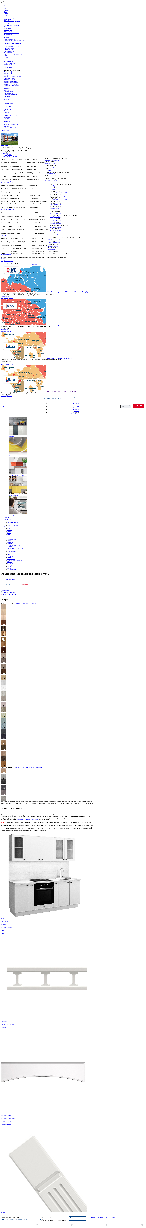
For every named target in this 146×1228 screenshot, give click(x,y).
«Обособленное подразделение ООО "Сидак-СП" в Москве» (65, 325)
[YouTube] (142, 1225)
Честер (9, 566)
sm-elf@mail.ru (54, 186)
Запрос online (24, 584)
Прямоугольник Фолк (13, 565)
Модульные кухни (9, 39)
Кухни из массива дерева (11, 33)
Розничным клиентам (10, 127)
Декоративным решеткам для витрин (27, 819)
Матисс (9, 562)
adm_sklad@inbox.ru (51, 180)
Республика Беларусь (7, 261)
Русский (68, 398)
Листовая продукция (13, 522)
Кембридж (10, 556)
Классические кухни (10, 31)
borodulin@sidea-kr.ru (7, 364)
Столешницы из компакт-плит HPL (14, 40)
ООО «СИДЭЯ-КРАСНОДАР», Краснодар (59, 358)
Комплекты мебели (13, 525)
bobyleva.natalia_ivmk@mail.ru (59, 192)
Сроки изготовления (10, 111)
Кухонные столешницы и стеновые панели (16, 58)
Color (5, 12)
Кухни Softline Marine (10, 63)
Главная (6, 517)
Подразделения (8, 91)
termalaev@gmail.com (54, 242)
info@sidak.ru (8, 155)
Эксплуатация (8, 114)
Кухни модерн (8, 30)
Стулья (6, 55)
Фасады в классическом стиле (12, 76)
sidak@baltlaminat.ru (51, 163)
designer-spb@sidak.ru (7, 298)
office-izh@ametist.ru (55, 223)
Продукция (75, 401)
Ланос (9, 557)
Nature (6, 10)
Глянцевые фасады (9, 78)
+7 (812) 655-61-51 (46, 1217)
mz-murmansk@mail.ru (51, 167)
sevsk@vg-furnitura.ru (51, 177)
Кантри (9, 543)
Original (6, 15)
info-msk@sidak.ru (6, 331)
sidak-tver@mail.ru (55, 204)
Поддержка (75, 406)
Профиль (6, 45)
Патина (9, 546)
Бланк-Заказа (75, 414)
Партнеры (7, 96)
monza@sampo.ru (50, 170)
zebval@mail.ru (52, 249)
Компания (76, 408)
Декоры (6, 578)
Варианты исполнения (10, 579)
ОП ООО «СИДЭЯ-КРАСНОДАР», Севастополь (61, 391)
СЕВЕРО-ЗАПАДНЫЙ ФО (9, 156)
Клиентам (76, 409)
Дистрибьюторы (9, 93)
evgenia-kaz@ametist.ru (56, 213)
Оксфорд (10, 563)
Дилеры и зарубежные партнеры (25, 132)
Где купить (76, 411)
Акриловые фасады (9, 72)
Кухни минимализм (9, 36)
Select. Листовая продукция (12, 21)
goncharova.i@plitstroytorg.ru (58, 196)
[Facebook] (3, 1225)
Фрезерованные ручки (13, 545)
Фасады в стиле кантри (10, 84)
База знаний (7, 118)
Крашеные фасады (9, 79)
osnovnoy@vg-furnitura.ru (52, 160)
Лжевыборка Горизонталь (14, 560)
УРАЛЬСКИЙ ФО (6, 255)
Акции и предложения (9, 594)
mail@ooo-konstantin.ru (56, 230)
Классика (10, 542)
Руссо (9, 568)
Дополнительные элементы (15, 548)
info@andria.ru (54, 189)
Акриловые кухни (9, 27)
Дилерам (6, 126)
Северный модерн (12, 539)
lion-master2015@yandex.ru (55, 239)
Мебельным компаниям (11, 124)
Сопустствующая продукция (15, 523)
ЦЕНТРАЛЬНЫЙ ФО (7, 182)
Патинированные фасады (11, 85)
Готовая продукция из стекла (12, 46)
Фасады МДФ (8, 73)
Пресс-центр (7, 101)
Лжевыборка (11, 559)
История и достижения (10, 94)
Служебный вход (6, 130)
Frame (5, 7)
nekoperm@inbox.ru (55, 227)
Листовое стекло (9, 48)
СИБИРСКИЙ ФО (6, 259)
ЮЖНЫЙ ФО (5, 235)
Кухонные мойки (9, 52)
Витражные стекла (9, 49)
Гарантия (6, 112)
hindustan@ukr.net (53, 246)
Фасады (9, 520)
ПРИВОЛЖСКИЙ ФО (7, 210)
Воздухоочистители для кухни (13, 54)
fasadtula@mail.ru (55, 208)
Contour (6, 13)
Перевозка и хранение (10, 115)
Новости (76, 405)
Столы (6, 57)
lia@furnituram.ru (50, 173)
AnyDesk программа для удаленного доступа (102, 1217)
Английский (74, 398)
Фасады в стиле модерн (11, 82)
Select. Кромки (8, 19)
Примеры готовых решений (12, 25)
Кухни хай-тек (8, 28)
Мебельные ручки (9, 51)
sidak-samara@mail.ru (56, 234)
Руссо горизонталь (12, 569)
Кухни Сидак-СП (9, 64)
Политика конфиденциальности (18, 1219)
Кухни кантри (8, 34)
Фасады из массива (9, 75)
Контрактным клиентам (11, 123)
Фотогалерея (7, 99)
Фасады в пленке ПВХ (10, 81)
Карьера (6, 97)
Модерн (9, 540)
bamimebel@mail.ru (36, 264)
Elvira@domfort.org (55, 217)
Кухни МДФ (7, 37)
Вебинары (7, 117)
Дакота (9, 552)
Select (5, 9)
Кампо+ (9, 554)
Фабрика (6, 90)
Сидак (2, 406)
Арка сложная (11, 551)
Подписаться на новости (77, 1218)
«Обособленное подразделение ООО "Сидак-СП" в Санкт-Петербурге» (68, 292)
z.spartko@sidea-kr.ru (6, 396)
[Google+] (107, 1225)
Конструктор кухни (73, 403)
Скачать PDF (5, 590)
